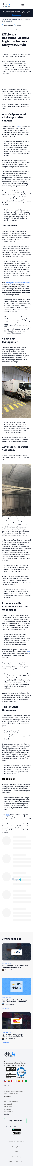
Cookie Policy (16, 1157)
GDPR (16, 1152)
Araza (19, 25)
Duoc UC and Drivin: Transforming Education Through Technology (14, 1000)
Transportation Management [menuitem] (14, 1091)
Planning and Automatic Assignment (17, 283)
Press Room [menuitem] (8, 1109)
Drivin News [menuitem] (8, 1107)
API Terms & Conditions (16, 1162)
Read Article (5, 974)
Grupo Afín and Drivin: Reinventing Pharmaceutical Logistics (15, 966)
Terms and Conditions (16, 1142)
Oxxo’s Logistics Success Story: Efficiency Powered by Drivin (13, 1035)
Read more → (16, 15)
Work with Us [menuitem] (8, 1112)
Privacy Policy (16, 1147)
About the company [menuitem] (11, 1102)
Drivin (19, 126)
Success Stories (8, 25)
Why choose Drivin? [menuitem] (11, 1094)
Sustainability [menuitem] (8, 1104)
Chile (16, 30)
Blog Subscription (15, 1121)
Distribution (7, 30)
